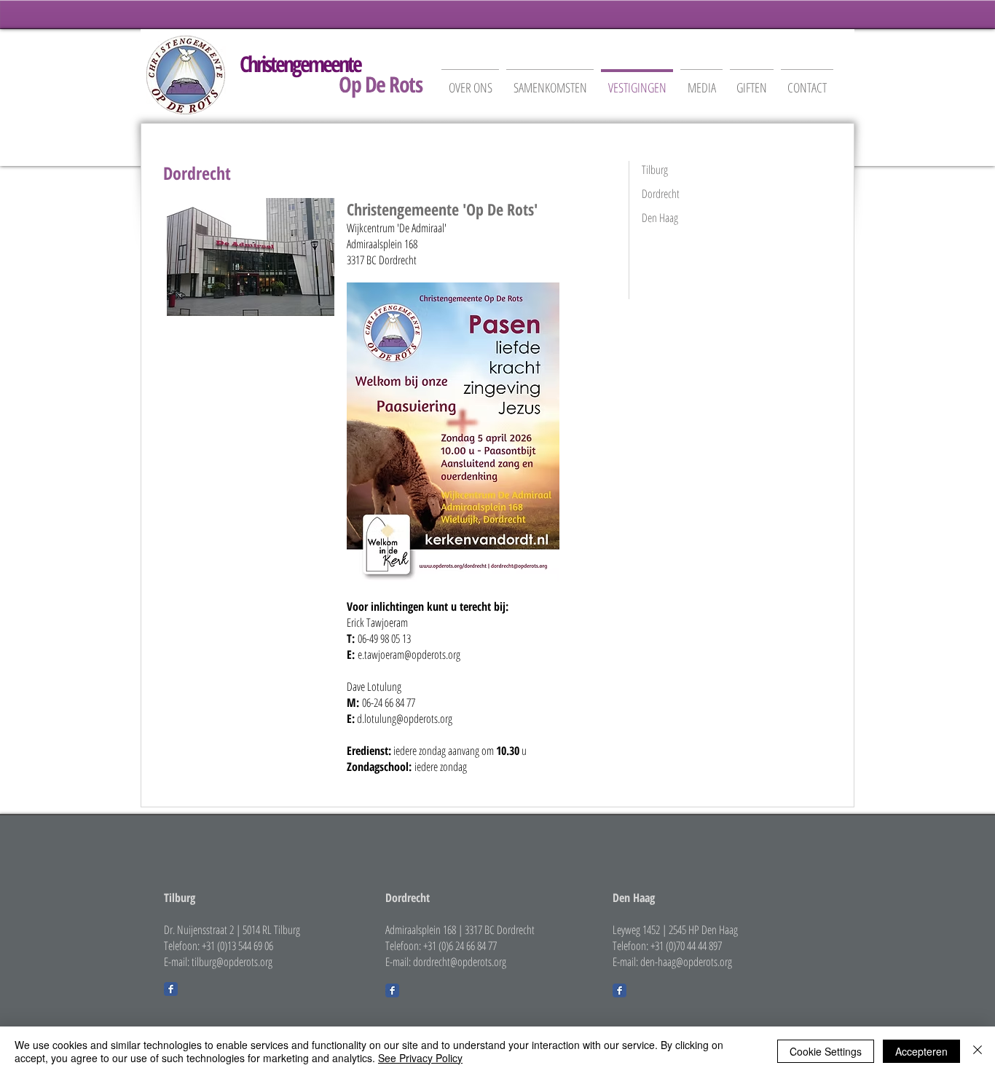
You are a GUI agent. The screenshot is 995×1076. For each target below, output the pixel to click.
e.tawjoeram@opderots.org (409, 654)
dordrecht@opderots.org (459, 962)
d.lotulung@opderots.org (404, 719)
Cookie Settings (826, 1051)
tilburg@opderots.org (232, 962)
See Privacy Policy (420, 1058)
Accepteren (921, 1051)
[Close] (977, 1051)
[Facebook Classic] (171, 989)
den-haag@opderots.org (686, 962)
